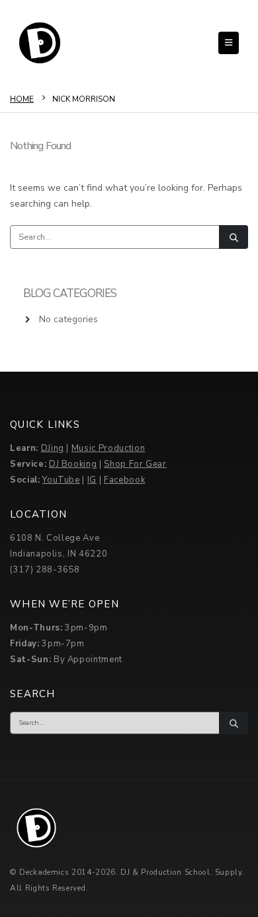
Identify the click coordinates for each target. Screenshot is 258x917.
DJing (52, 448)
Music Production (108, 448)
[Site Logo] (39, 43)
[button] (228, 43)
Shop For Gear (135, 464)
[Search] (233, 237)
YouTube (61, 480)
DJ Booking (73, 464)
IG (92, 480)
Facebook (124, 480)
